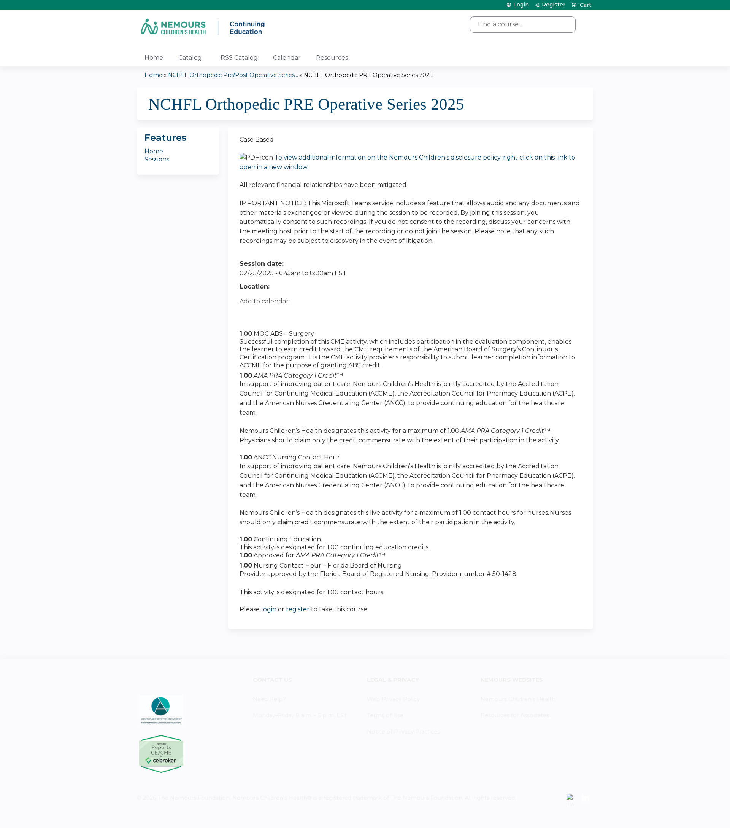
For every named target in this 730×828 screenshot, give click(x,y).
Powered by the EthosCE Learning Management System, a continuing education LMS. (566, 815)
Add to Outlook (300, 315)
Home (153, 57)
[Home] (203, 26)
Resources (332, 57)
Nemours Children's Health (518, 699)
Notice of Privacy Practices (403, 731)
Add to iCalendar (281, 314)
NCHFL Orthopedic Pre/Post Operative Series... (233, 75)
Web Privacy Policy (393, 699)
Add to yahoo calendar (264, 315)
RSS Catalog (239, 57)
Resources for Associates (515, 715)
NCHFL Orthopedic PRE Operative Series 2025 (368, 75)
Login (521, 5)
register (297, 609)
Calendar (287, 57)
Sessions (156, 159)
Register (553, 5)
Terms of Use (385, 715)
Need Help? (269, 699)
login (268, 609)
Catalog (190, 57)
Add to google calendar (247, 315)
